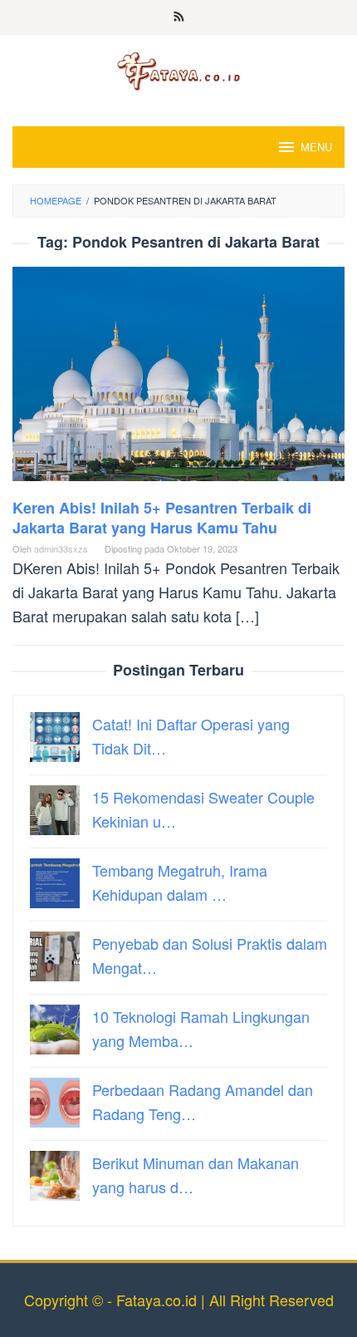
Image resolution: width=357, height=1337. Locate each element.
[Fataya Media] (178, 70)
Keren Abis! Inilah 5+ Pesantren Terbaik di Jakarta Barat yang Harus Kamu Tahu (161, 517)
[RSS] (179, 17)
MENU (316, 147)
